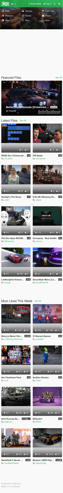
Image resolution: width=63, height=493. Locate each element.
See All (58, 77)
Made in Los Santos (10, 486)
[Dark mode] (55, 3)
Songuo (7, 282)
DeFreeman (40, 158)
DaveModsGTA (42, 282)
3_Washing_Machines (13, 339)
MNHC (38, 421)
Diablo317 (8, 421)
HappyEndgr (41, 463)
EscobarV (8, 158)
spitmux (39, 241)
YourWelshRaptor (11, 463)
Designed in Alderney (11, 483)
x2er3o (38, 199)
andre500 (39, 339)
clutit (6, 380)
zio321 (7, 199)
